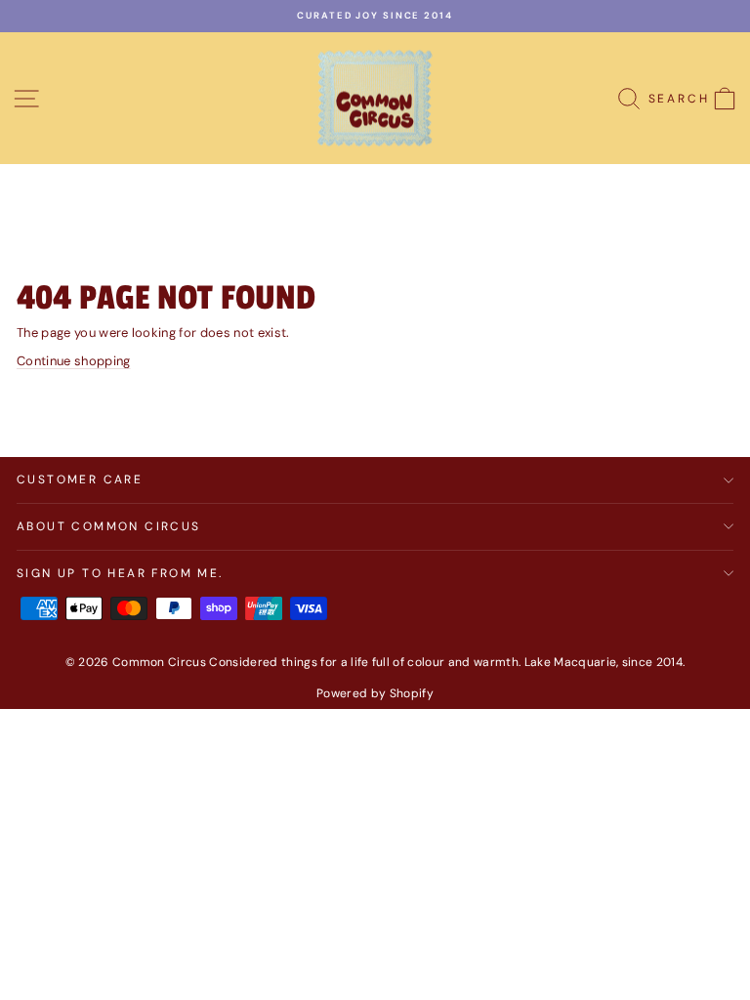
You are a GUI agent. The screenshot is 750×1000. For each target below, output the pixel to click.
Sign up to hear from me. (120, 573)
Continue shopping (74, 361)
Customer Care (80, 479)
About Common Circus (109, 526)
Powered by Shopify (375, 693)
